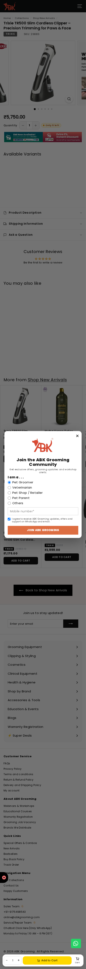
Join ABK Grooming (43, 530)
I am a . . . (16, 477)
